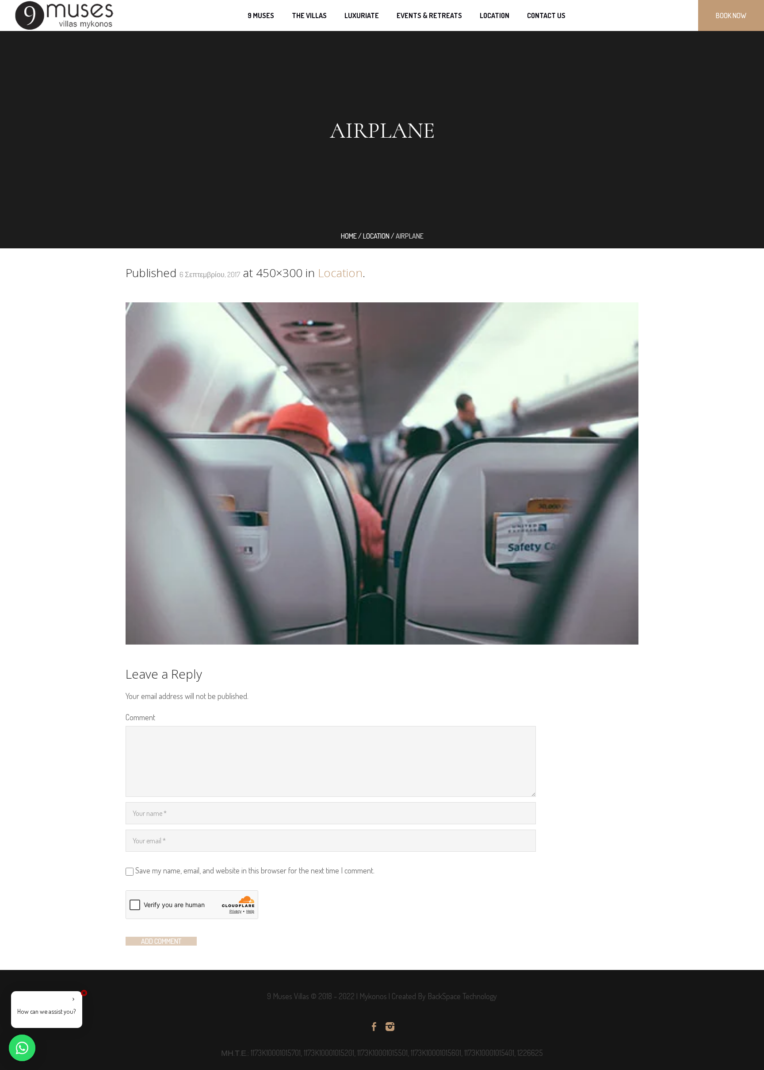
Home (349, 236)
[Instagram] (390, 1026)
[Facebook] (374, 1026)
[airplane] (382, 473)
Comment (140, 717)
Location (376, 236)
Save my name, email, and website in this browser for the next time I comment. (254, 870)
